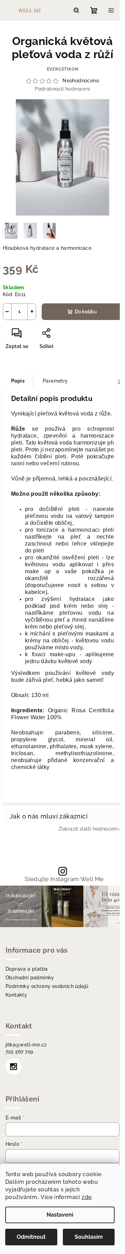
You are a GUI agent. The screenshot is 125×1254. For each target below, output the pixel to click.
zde (86, 1197)
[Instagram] (14, 1066)
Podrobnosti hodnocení (62, 89)
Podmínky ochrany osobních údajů (47, 986)
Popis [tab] (18, 381)
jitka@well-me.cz (26, 1044)
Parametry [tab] (55, 381)
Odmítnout (31, 1237)
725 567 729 (19, 1051)
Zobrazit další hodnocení (88, 829)
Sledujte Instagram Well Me (64, 879)
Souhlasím (89, 1237)
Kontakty (16, 995)
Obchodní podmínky (30, 977)
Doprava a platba (27, 969)
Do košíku (86, 311)
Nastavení (60, 1214)
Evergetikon (62, 69)
